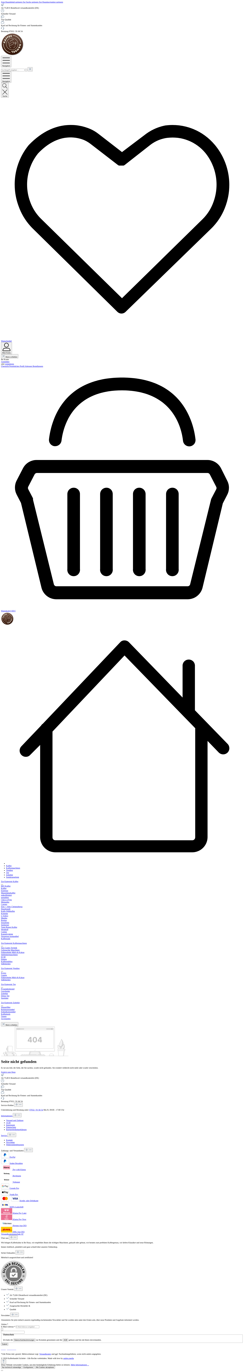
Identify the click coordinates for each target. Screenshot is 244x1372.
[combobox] (13, 70)
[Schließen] (2, 1370)
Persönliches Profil (17, 366)
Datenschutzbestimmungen (24, 1340)
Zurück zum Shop (8, 1072)
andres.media (68, 1358)
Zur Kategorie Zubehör (10, 1003)
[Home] (124, 746)
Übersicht (5, 366)
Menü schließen (11, 357)
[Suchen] (26, 70)
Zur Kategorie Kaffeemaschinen (14, 943)
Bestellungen (38, 366)
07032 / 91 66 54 (36, 1110)
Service (4, 1135)
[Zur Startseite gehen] (12, 55)
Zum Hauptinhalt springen (12, 2)
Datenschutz (11, 1127)
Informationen (7, 1116)
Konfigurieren (28, 1367)
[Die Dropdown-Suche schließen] (30, 69)
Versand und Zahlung (14, 1120)
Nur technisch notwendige (11, 1367)
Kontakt (9, 1140)
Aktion (4, 1324)
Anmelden (5, 362)
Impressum (10, 1125)
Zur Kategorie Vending (10, 968)
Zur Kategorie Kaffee (9, 881)
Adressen (29, 366)
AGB (8, 1123)
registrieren (9, 364)
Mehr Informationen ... (80, 1365)
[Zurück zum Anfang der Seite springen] (3, 1362)
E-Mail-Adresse (8, 1327)
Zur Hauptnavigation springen (51, 2)
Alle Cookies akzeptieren (45, 1367)
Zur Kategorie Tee (8, 984)
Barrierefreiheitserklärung (16, 1129)
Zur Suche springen (31, 2)
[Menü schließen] (2, 884)
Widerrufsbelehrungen (15, 1145)
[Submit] (2, 1329)
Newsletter (10, 1142)
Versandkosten (45, 1354)
